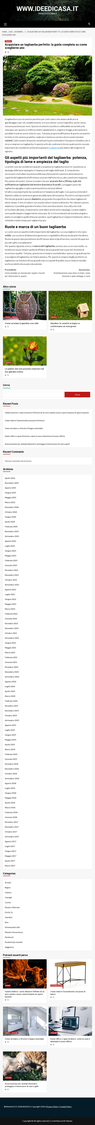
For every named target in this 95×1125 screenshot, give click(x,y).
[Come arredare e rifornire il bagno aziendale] (25, 1021)
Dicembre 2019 (11, 706)
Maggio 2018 (10, 798)
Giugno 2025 (10, 493)
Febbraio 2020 (11, 701)
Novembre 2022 (12, 575)
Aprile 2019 (10, 744)
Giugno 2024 (10, 517)
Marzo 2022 (10, 609)
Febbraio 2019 (11, 754)
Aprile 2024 (10, 522)
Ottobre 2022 (11, 580)
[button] (5, 24)
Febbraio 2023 (11, 560)
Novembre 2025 (12, 483)
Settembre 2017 (12, 836)
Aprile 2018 (10, 803)
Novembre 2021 (12, 628)
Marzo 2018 (10, 807)
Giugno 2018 (10, 793)
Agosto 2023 (10, 541)
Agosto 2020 (10, 681)
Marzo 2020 (10, 696)
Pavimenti (9, 937)
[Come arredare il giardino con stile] (25, 305)
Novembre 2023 (12, 531)
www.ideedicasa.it (47, 9)
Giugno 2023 (10, 551)
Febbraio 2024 (11, 526)
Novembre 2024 (12, 507)
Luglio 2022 (10, 594)
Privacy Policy (52, 1106)
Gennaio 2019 (11, 759)
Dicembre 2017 (11, 822)
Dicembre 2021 (11, 623)
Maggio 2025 (10, 497)
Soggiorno (9, 947)
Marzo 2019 (10, 749)
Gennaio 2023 (11, 565)
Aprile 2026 (10, 478)
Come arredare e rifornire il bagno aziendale (24, 428)
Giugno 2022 (10, 599)
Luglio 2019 (10, 730)
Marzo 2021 (10, 652)
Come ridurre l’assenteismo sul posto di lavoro (24, 420)
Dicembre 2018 (11, 764)
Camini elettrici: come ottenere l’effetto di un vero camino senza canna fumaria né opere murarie (47, 413)
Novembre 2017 (12, 827)
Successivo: (72, 273)
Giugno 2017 (10, 851)
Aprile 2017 (10, 861)
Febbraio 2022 (11, 614)
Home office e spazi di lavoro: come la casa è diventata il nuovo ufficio (35, 436)
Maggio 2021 (10, 648)
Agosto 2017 (10, 841)
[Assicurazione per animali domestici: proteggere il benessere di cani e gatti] (25, 1066)
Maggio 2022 (10, 604)
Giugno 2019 (10, 735)
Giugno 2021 (10, 643)
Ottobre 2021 (11, 633)
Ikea (6, 922)
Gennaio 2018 (11, 817)
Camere (8, 892)
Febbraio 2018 (11, 812)
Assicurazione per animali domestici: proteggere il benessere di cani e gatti (37, 444)
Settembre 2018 (12, 778)
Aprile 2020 (10, 691)
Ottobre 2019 (11, 715)
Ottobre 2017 (11, 832)
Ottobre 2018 (11, 773)
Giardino (8, 41)
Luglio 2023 (10, 546)
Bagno (7, 887)
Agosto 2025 (10, 488)
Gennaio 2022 (11, 618)
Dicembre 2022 (11, 570)
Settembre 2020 (12, 677)
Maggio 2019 (10, 740)
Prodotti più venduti (14, 942)
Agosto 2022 (10, 589)
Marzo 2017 (10, 866)
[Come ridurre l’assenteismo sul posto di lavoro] (70, 973)
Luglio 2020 (10, 686)
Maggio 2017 (10, 856)
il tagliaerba (54, 147)
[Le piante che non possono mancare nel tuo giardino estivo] (25, 351)
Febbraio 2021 (11, 657)
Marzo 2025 (10, 502)
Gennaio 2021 (11, 662)
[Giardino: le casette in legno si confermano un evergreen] (70, 305)
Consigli (8, 897)
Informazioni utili (12, 927)
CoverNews (56, 1121)
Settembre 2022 (12, 585)
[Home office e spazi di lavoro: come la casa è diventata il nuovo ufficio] (70, 1021)
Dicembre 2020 (11, 667)
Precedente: (25, 273)
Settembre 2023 (12, 536)
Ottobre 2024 (11, 512)
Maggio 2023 (10, 555)
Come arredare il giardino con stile (21, 323)
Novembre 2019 (12, 711)
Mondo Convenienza (14, 932)
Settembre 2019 (12, 720)
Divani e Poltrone (12, 907)
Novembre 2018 (12, 769)
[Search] (89, 24)
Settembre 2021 (12, 638)
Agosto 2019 (10, 725)
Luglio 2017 (10, 846)
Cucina (8, 902)
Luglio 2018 (10, 788)
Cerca (6, 385)
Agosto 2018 (10, 783)
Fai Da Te (9, 912)
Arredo (8, 317)
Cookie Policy (66, 1106)
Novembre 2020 (12, 672)
